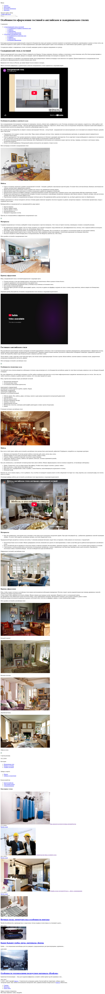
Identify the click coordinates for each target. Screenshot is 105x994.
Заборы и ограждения (10, 775)
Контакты (6, 10)
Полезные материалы (10, 8)
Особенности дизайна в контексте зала (19, 28)
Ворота (6, 774)
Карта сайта (7, 988)
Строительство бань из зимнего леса (46, 855)
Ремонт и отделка (9, 765)
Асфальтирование (9, 785)
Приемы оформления (14, 33)
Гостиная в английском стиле (12, 34)
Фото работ (7, 7)
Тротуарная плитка (9, 784)
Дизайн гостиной (9, 767)
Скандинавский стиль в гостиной (14, 27)
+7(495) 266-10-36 (6, 14)
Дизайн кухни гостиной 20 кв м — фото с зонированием (66, 891)
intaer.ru (16, 981)
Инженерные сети (9, 764)
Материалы (11, 31)
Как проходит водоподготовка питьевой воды (63, 824)
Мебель (10, 30)
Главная (6, 5)
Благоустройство (8, 783)
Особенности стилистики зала (16, 35)
